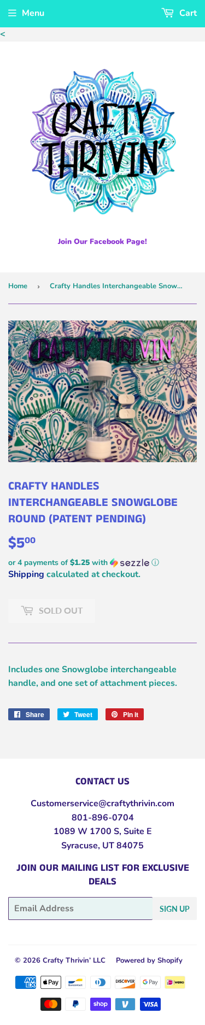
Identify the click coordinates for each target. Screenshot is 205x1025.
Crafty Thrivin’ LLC (74, 960)
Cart (187, 13)
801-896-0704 (103, 818)
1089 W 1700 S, (87, 831)
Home (17, 286)
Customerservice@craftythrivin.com (102, 803)
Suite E (136, 831)
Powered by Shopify (149, 960)
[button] (102, 562)
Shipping (26, 574)
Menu (33, 13)
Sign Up (175, 908)
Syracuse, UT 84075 (102, 846)
